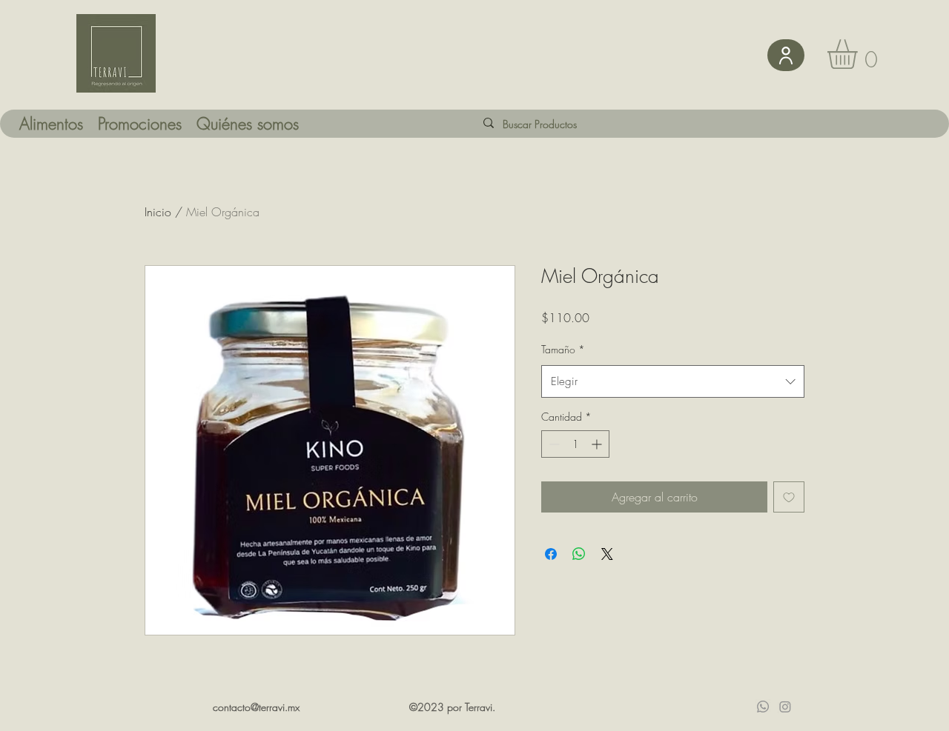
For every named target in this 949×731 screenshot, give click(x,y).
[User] (785, 55)
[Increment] (598, 444)
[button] (859, 54)
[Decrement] (552, 444)
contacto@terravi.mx (256, 707)
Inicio (158, 212)
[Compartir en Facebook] (551, 554)
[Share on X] (607, 554)
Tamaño (563, 349)
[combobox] (672, 381)
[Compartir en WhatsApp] (579, 554)
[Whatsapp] (762, 706)
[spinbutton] (575, 444)
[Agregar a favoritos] (788, 497)
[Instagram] (785, 706)
